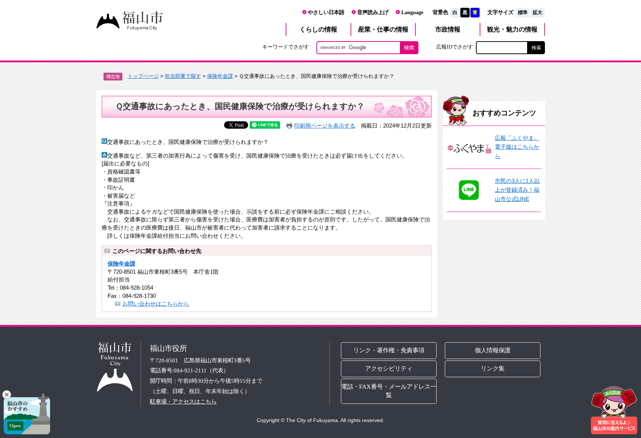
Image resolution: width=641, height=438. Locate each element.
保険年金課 (220, 76)
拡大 (537, 12)
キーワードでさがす (285, 47)
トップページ (143, 76)
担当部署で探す (183, 76)
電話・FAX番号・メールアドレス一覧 (388, 391)
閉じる (6, 394)
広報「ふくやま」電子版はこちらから (517, 147)
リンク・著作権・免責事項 (388, 350)
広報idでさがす (454, 47)
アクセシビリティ (388, 368)
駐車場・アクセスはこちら (183, 401)
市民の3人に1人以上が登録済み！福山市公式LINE (517, 190)
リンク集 (493, 368)
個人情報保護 (493, 350)
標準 (522, 12)
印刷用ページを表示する (324, 125)
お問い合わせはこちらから (155, 303)
